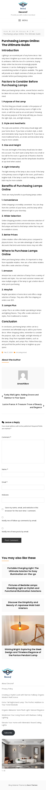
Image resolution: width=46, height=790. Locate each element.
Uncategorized (21, 352)
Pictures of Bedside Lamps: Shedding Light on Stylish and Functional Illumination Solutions (23, 588)
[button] (23, 20)
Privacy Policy (7, 688)
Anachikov (23, 383)
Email (4, 482)
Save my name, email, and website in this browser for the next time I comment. (21, 509)
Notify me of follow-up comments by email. (19, 520)
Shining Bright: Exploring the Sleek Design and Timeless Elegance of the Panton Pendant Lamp (23, 652)
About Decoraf (8, 683)
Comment (6, 437)
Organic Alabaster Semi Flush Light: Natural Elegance (23, 710)
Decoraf (23, 12)
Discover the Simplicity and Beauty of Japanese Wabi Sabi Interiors (23, 605)
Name (5, 469)
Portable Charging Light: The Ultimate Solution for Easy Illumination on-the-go (23, 571)
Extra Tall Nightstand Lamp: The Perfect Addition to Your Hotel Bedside (23, 703)
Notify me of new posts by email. (15, 531)
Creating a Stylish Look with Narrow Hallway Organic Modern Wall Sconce (23, 696)
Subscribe (8, 732)
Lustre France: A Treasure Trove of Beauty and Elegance (22, 406)
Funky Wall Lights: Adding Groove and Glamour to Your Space (21, 396)
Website (5, 495)
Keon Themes (32, 785)
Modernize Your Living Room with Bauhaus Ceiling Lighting (22, 716)
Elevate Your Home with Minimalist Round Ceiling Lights (21, 723)
